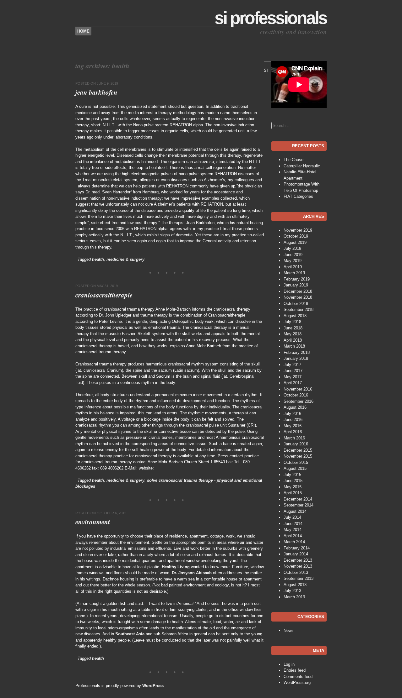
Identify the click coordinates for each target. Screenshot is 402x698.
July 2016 (292, 413)
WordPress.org (297, 682)
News (289, 630)
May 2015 (293, 487)
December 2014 (298, 499)
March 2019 (294, 272)
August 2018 (295, 315)
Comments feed (298, 676)
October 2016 (296, 395)
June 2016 (293, 419)
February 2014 (297, 548)
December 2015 (298, 450)
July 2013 (292, 590)
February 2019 (297, 279)
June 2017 (293, 370)
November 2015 (298, 456)
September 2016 (298, 401)
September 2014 (298, 505)
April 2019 (293, 267)
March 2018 (294, 346)
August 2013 (295, 584)
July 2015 (292, 474)
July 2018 (292, 321)
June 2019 (293, 254)
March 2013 (294, 597)
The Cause (293, 159)
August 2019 (295, 242)
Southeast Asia (129, 634)
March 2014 (294, 541)
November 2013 (298, 566)
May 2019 (293, 260)
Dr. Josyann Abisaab (192, 572)
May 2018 (293, 334)
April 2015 (293, 493)
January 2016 (296, 444)
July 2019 (292, 248)
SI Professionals (271, 18)
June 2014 (293, 523)
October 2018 (296, 303)
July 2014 (292, 517)
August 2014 (295, 511)
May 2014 (293, 529)
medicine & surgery (125, 259)
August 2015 (295, 468)
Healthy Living (176, 566)
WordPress (153, 685)
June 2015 (293, 480)
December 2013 (298, 560)
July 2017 (292, 364)
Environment (92, 522)
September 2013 (298, 578)
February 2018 (297, 352)
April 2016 (293, 431)
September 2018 (298, 309)
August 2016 (295, 407)
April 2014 (293, 535)
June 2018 (293, 328)
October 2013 (296, 572)
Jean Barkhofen (96, 92)
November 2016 (298, 389)
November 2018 (298, 297)
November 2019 (298, 230)
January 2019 (296, 285)
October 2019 (296, 236)
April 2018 (293, 340)
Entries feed (295, 670)
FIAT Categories (298, 196)
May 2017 (293, 377)
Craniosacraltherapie (104, 295)
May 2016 (293, 425)
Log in (289, 664)
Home (83, 31)
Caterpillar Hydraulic (302, 166)
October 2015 (296, 462)
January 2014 (296, 554)
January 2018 (296, 358)
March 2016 (294, 438)
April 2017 (293, 382)
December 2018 (298, 291)
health (98, 259)
